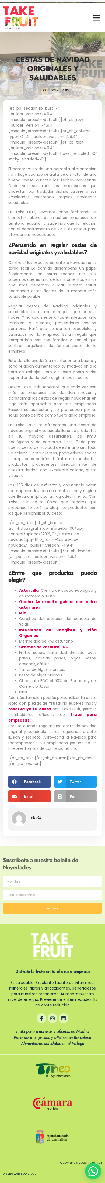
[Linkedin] (63, 1018)
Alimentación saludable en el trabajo (52, 1043)
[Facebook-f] (41, 1018)
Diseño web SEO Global (20, 1173)
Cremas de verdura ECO (44, 647)
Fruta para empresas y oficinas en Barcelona (52, 1037)
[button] (96, 17)
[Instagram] (52, 1018)
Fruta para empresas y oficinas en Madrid (52, 1031)
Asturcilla (29, 590)
